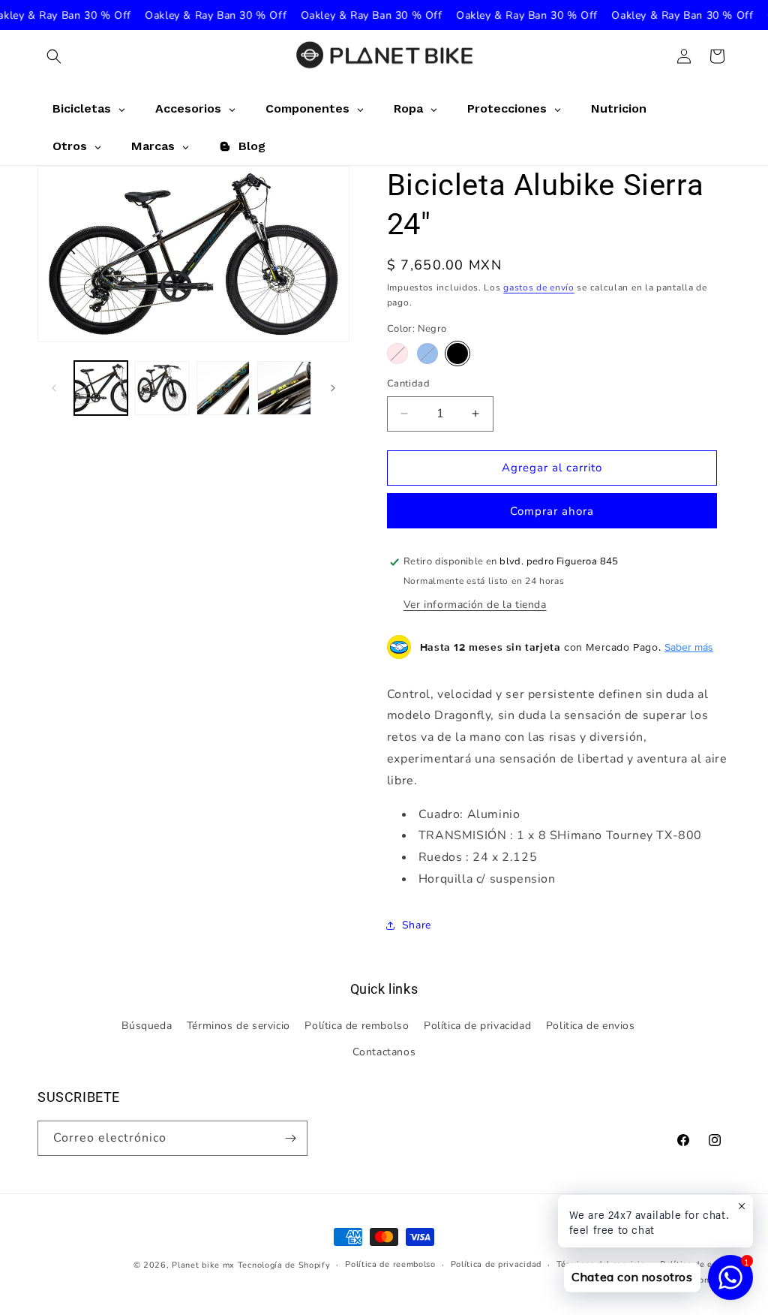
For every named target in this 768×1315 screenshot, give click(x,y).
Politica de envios (590, 1026)
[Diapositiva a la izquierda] (54, 388)
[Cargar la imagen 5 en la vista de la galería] (223, 387)
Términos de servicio (238, 1026)
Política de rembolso (356, 1026)
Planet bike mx (203, 1265)
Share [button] (416, 925)
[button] (54, 56)
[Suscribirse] (290, 1138)
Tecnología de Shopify (284, 1265)
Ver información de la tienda (475, 604)
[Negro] (457, 353)
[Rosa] (397, 353)
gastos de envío (538, 287)
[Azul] (427, 353)
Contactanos (384, 1052)
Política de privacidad (477, 1026)
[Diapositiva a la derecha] (333, 388)
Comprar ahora (552, 511)
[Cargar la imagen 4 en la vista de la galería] (161, 387)
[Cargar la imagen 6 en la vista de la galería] (283, 387)
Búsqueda (147, 1026)
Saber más (688, 646)
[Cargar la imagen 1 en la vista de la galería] (101, 387)
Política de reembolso (390, 1264)
